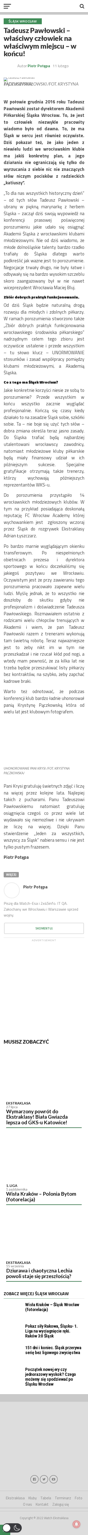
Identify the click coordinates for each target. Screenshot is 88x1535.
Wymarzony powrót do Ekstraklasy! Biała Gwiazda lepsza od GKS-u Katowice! (37, 1117)
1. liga (11, 1185)
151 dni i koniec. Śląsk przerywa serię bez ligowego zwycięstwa (53, 1350)
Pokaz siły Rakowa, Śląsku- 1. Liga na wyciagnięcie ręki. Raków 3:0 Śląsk (51, 1331)
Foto (78, 1498)
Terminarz (63, 1498)
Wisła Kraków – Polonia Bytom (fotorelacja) (41, 1196)
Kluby (32, 1498)
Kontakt (42, 1504)
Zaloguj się (60, 1504)
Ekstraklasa (18, 1103)
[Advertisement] (44, 988)
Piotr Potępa (39, 66)
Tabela (45, 1498)
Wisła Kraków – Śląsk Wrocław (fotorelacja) (52, 1307)
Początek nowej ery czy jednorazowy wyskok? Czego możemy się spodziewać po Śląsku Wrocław (50, 1377)
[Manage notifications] (76, 1524)
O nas (27, 1504)
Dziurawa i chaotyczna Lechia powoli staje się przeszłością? (39, 1273)
